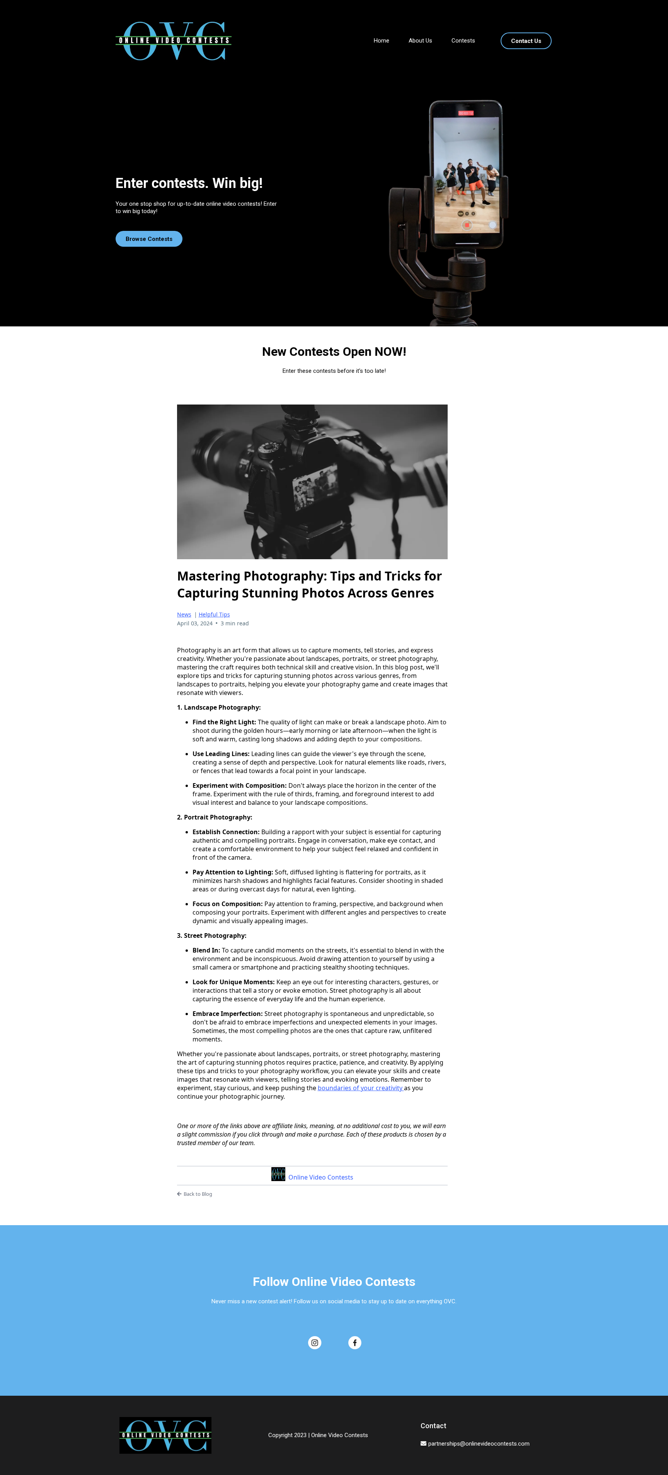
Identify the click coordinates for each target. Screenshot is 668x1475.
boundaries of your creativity (361, 1088)
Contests (463, 40)
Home (381, 40)
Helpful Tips (214, 614)
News (184, 614)
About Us (420, 40)
